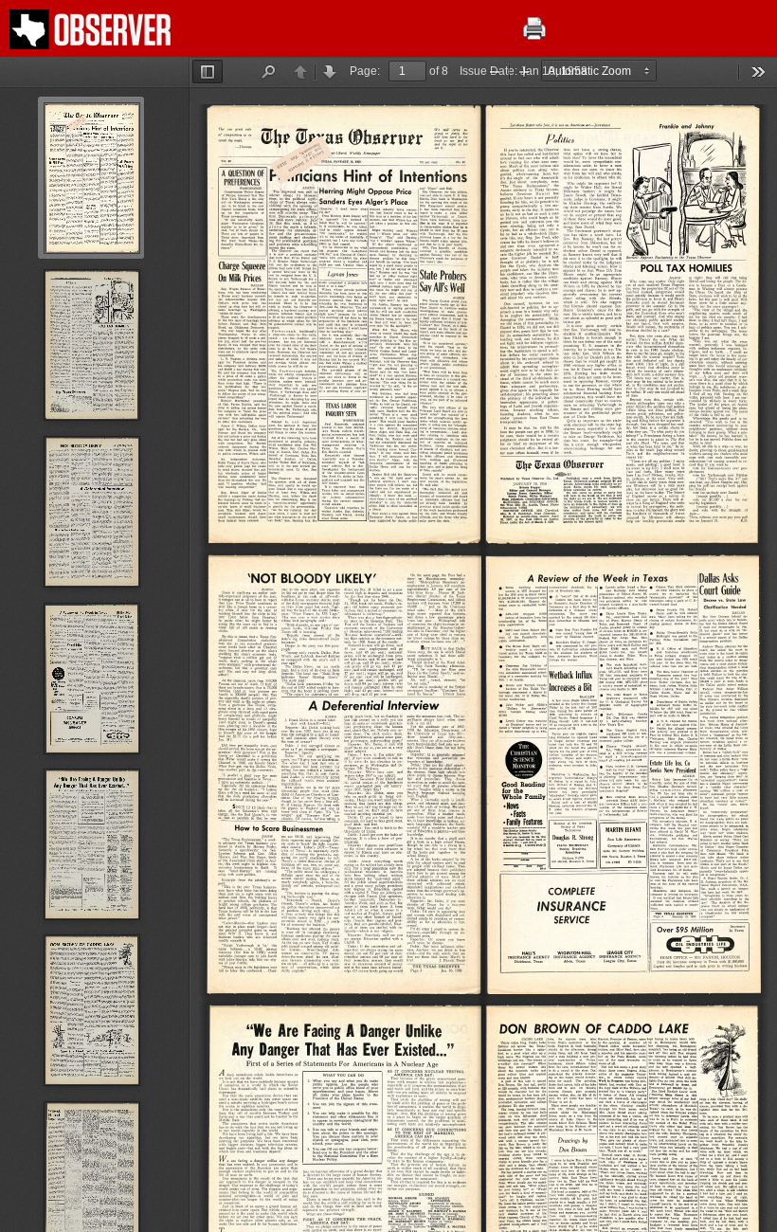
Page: (365, 71)
